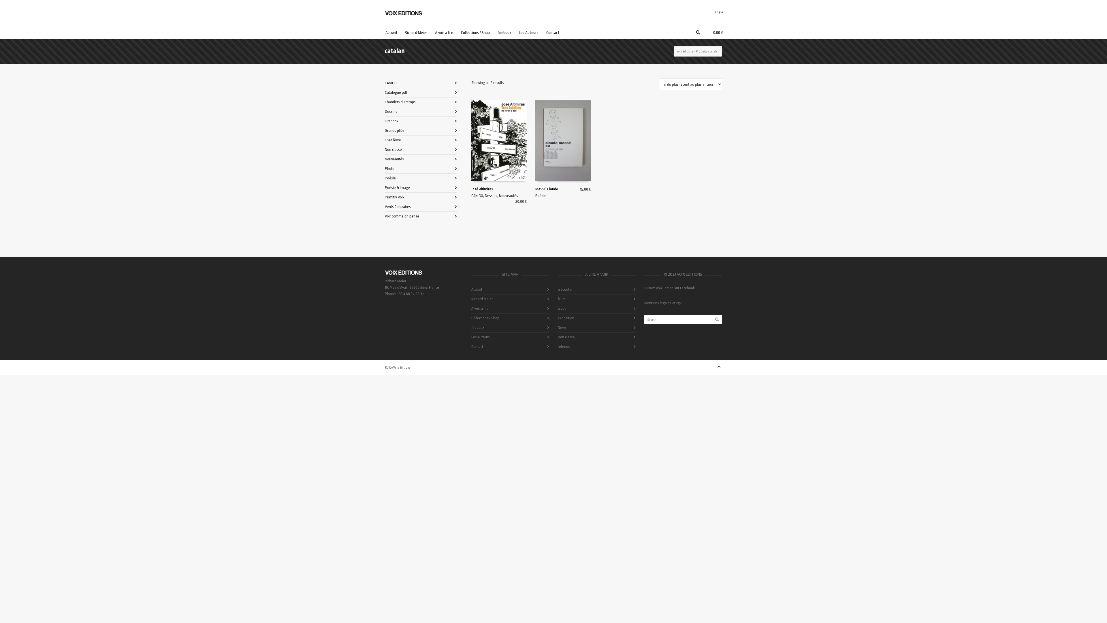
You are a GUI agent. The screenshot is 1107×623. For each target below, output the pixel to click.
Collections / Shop (485, 318)
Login (719, 12)
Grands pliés (394, 130)
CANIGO (477, 196)
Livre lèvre (393, 140)
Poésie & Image (397, 187)
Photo (389, 168)
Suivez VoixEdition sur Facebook (669, 288)
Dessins (491, 196)
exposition (566, 318)
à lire (562, 299)
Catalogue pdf (396, 92)
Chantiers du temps (400, 102)
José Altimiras (482, 189)
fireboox (477, 327)
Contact (477, 346)
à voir (562, 308)
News (562, 327)
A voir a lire (480, 308)
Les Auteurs (480, 337)
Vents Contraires (398, 206)
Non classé (393, 149)
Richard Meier (482, 299)
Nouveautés (508, 196)
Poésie (540, 196)
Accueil (476, 289)
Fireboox (391, 121)
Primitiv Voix (394, 197)
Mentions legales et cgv (662, 303)
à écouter (565, 289)
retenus (564, 346)
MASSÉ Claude (546, 189)
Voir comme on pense (402, 216)
